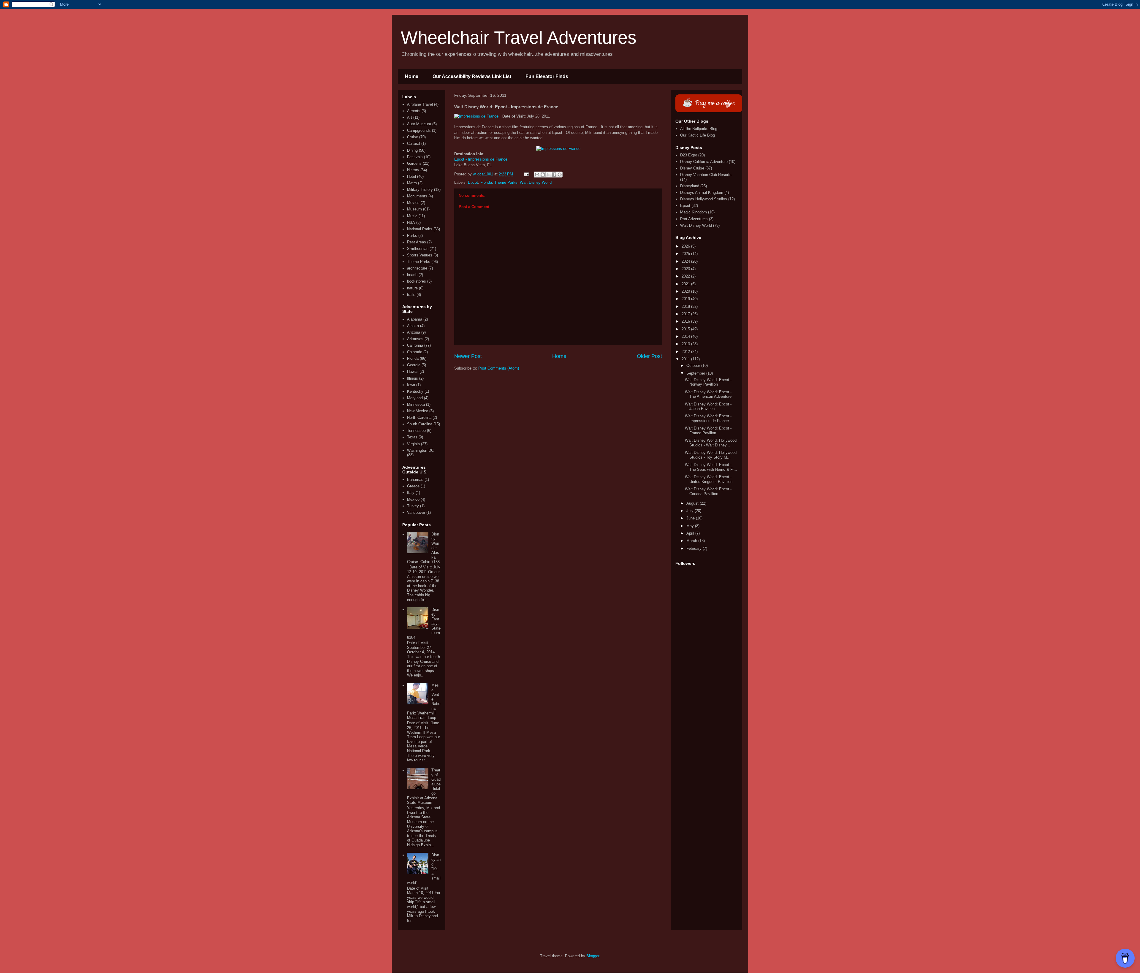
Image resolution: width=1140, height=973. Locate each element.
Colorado (414, 352)
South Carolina (419, 424)
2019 (686, 299)
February (694, 548)
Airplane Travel (420, 104)
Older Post (649, 356)
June (691, 518)
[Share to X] (548, 175)
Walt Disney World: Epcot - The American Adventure (708, 394)
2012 (686, 351)
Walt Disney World (536, 182)
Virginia (413, 444)
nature (412, 288)
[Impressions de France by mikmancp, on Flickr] (476, 116)
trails (411, 294)
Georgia (413, 365)
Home (411, 76)
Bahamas (415, 479)
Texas (412, 437)
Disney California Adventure (704, 161)
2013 (686, 344)
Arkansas (415, 339)
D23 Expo (688, 155)
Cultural (413, 143)
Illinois (412, 378)
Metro (412, 183)
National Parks (419, 229)
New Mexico (417, 411)
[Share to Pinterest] (560, 175)
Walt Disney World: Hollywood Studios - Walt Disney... (711, 442)
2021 (686, 284)
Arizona (413, 332)
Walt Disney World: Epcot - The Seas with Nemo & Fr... (711, 467)
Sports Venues (419, 255)
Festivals (415, 157)
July (690, 510)
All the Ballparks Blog (698, 128)
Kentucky (415, 391)
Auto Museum (419, 124)
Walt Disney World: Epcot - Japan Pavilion (708, 406)
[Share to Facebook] (554, 175)
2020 (686, 291)
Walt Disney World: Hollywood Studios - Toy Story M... (711, 454)
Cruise (412, 137)
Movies (413, 202)
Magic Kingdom (693, 212)
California (415, 345)
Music (412, 216)
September (696, 373)
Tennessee (416, 430)
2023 (686, 269)
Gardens (414, 163)
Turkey (413, 506)
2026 (686, 246)
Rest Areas (416, 242)
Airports (413, 111)
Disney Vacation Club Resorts (706, 174)
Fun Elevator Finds (546, 76)
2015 (686, 329)
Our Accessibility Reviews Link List (472, 76)
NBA (411, 222)
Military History (420, 189)
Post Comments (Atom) (498, 368)
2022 (686, 276)
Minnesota (416, 404)
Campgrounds (419, 130)
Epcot (473, 182)
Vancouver (416, 512)
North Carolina (419, 417)
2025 (686, 253)
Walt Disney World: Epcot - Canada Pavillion (708, 491)
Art (409, 117)
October (693, 365)
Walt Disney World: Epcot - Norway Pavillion (708, 382)
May (690, 526)
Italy (410, 492)
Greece (413, 486)
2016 (686, 321)
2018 (686, 306)
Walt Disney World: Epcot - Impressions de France (708, 418)
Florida (486, 182)
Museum (414, 209)
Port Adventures (694, 219)
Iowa (411, 385)
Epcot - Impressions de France (480, 159)
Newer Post (468, 356)
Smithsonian (417, 248)
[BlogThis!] (543, 175)
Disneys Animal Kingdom (701, 192)
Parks (412, 235)
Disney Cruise (692, 168)
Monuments (417, 196)
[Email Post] (526, 174)
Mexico (413, 499)
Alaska (413, 326)
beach (412, 274)
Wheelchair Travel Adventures (518, 37)
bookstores (416, 281)
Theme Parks (505, 182)
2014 (686, 336)
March (692, 540)
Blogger (592, 956)
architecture (417, 268)
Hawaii (412, 371)
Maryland (415, 398)
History (413, 170)
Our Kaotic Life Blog (697, 135)
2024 (686, 261)
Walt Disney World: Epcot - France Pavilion (708, 430)
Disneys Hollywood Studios (703, 199)
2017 (686, 314)
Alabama (414, 319)
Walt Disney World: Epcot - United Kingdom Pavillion (708, 479)
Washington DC (420, 450)
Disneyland (689, 186)
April (690, 533)
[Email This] (537, 175)
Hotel (411, 176)
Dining (412, 150)
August (693, 503)
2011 (686, 359)
